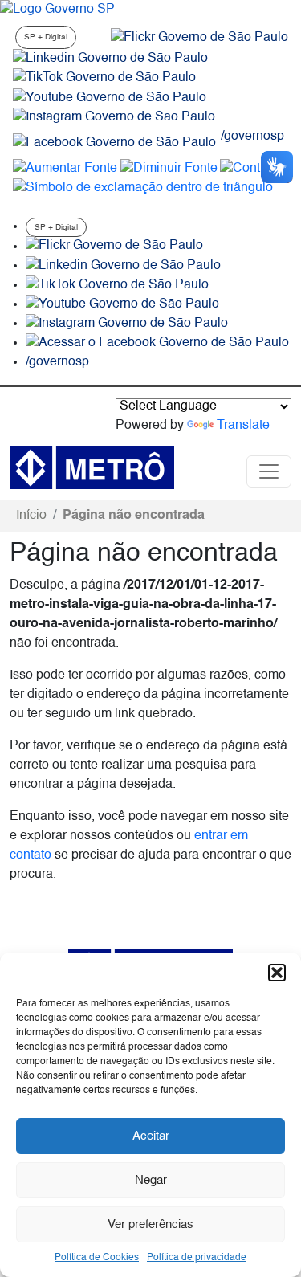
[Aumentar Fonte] (65, 168)
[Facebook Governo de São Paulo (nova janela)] (114, 143)
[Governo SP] (57, 9)
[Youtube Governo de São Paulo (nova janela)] (109, 98)
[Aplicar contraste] (254, 168)
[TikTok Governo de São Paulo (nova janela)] (104, 78)
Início (31, 515)
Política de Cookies (97, 1258)
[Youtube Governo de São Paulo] (122, 304)
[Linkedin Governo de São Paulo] (123, 265)
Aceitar (150, 1136)
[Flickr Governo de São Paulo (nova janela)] (199, 37)
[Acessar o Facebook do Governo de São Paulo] (157, 343)
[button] (277, 973)
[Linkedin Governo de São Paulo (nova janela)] (110, 58)
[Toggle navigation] (268, 471)
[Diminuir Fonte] (169, 168)
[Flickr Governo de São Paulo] (114, 246)
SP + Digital (45, 37)
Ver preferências (150, 1224)
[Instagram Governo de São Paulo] (114, 117)
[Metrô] (92, 467)
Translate (243, 425)
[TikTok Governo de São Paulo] (117, 285)
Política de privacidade (196, 1258)
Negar (151, 1180)
